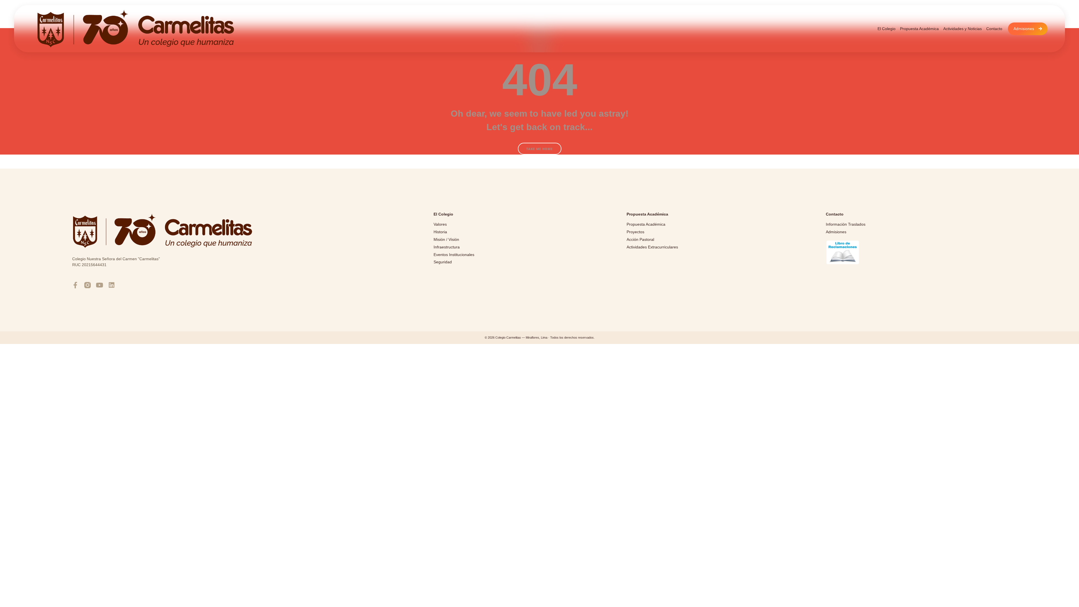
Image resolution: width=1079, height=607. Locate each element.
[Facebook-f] (75, 285)
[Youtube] (99, 285)
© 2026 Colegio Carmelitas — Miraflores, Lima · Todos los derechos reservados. (540, 337)
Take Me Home (539, 149)
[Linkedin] (111, 285)
